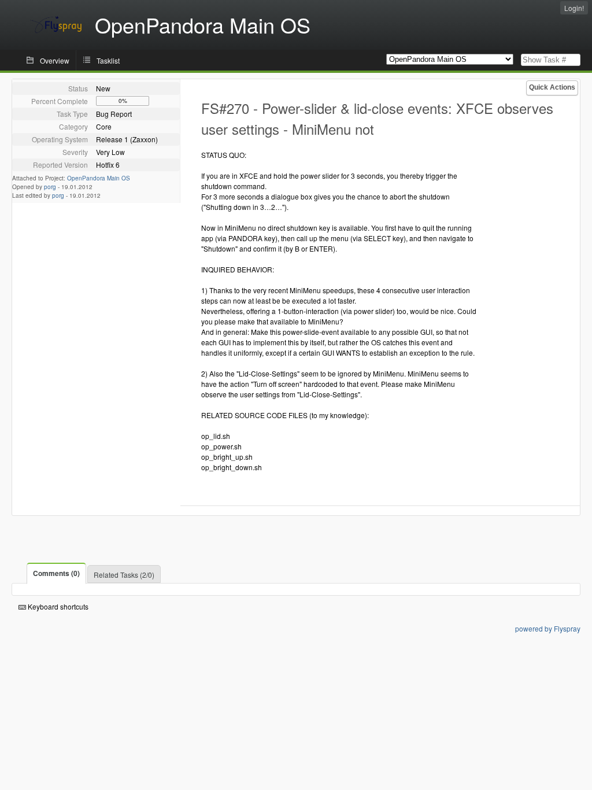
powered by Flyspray (547, 628)
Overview (54, 60)
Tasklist (108, 60)
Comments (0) (56, 573)
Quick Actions (552, 87)
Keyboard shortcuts (57, 606)
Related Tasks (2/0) (124, 574)
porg (50, 187)
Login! (574, 8)
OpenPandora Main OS (98, 178)
